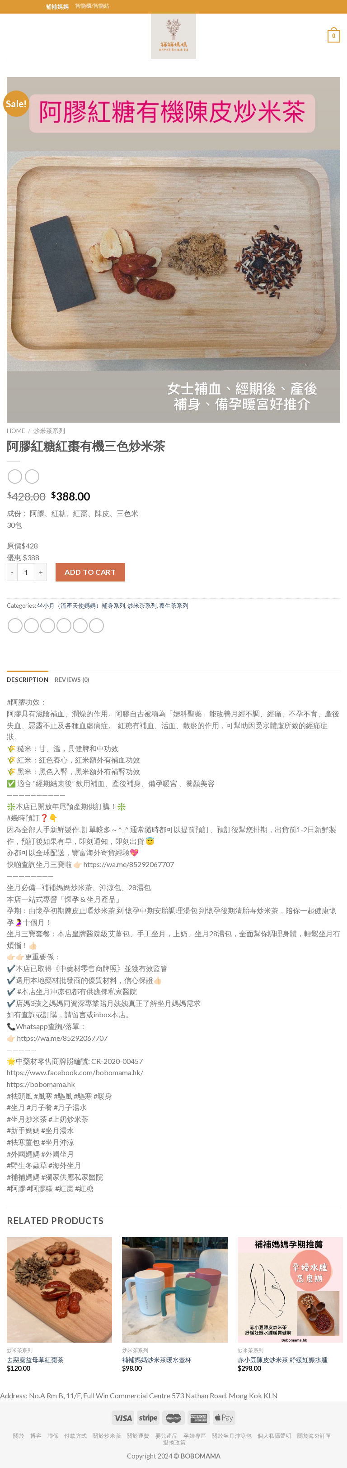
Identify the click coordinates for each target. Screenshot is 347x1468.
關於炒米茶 (107, 1435)
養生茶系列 (173, 605)
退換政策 (174, 1442)
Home (16, 430)
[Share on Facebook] (31, 625)
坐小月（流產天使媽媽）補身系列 (81, 605)
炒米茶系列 (49, 430)
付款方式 (75, 1435)
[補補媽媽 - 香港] (173, 36)
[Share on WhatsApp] (15, 625)
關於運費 (138, 1435)
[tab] (27, 680)
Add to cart (90, 571)
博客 (36, 1435)
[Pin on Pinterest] (80, 625)
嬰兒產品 (166, 1435)
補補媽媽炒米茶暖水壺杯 (157, 1359)
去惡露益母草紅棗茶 (35, 1359)
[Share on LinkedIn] (96, 625)
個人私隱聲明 (275, 1435)
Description (27, 679)
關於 (18, 1435)
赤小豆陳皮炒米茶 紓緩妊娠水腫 (283, 1359)
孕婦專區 (194, 1435)
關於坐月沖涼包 (232, 1435)
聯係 (53, 1435)
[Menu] (12, 36)
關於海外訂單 (314, 1435)
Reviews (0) (72, 679)
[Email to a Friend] (63, 625)
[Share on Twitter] (47, 625)
